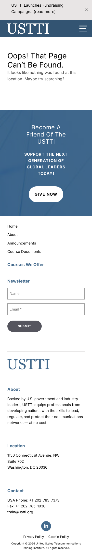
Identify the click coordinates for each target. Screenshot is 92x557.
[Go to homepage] (28, 369)
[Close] (86, 10)
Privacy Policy (33, 537)
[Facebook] (46, 526)
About (12, 234)
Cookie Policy (58, 537)
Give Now (46, 194)
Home (12, 226)
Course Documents (24, 251)
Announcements (21, 243)
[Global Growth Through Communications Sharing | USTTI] (28, 28)
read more (44, 11)
